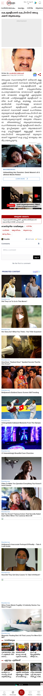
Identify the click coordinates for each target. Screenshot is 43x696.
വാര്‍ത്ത (5, 230)
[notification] (40, 3)
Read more (11, 205)
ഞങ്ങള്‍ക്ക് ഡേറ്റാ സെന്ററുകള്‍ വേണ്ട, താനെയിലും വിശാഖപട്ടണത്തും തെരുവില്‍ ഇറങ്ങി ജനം (22, 654)
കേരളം (21, 8)
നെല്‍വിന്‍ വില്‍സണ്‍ (16, 73)
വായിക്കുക (9, 640)
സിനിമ (30, 8)
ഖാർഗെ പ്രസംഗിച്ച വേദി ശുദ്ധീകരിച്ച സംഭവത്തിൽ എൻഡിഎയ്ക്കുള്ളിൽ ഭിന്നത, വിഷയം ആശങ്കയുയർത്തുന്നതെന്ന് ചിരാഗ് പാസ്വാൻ (8, 674)
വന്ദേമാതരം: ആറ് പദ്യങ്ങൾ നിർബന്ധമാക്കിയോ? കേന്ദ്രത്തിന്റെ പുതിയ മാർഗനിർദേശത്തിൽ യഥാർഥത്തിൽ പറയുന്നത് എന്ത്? (8, 654)
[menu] (3, 3)
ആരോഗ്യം (27, 230)
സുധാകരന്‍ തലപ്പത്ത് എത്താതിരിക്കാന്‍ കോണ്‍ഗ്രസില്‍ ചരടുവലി (19, 221)
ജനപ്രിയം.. (6, 234)
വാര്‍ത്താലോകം (8, 8)
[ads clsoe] (41, 684)
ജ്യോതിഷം (16, 230)
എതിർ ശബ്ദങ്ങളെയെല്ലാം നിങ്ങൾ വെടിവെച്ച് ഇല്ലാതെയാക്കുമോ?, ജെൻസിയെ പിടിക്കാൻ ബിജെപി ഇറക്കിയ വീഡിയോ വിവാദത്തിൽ (22, 674)
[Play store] (36, 3)
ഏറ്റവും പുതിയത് (12, 660)
